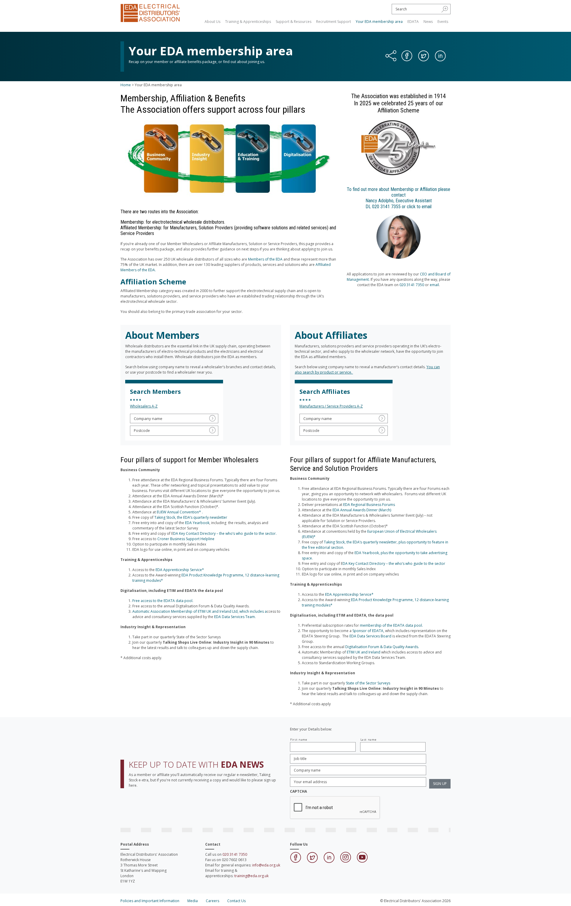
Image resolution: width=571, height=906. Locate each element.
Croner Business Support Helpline (186, 538)
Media (192, 900)
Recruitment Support (333, 21)
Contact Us (236, 900)
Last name (368, 740)
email (434, 284)
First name (298, 740)
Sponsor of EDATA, (368, 630)
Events (442, 21)
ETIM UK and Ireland (364, 652)
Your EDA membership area (379, 21)
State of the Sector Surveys (368, 683)
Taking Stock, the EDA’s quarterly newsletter (190, 517)
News (428, 21)
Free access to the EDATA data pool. (162, 600)
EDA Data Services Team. (235, 616)
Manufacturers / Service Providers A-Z (331, 406)
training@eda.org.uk (251, 875)
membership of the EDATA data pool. (391, 625)
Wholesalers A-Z (144, 406)
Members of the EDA (265, 259)
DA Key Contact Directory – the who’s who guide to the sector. (225, 533)
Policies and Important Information (149, 900)
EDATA (413, 21)
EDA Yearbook (197, 522)
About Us (212, 21)
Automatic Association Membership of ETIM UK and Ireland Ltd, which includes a (199, 611)
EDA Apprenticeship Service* (180, 569)
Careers (212, 900)
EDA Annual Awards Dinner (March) (361, 509)
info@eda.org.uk (266, 865)
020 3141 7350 (411, 284)
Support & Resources (293, 21)
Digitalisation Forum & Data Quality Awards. (382, 646)
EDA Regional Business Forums (369, 504)
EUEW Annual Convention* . (180, 512)
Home (125, 84)
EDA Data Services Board (370, 636)
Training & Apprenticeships (248, 21)
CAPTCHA (298, 791)
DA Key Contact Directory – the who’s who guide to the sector (394, 563)
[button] (445, 9)
